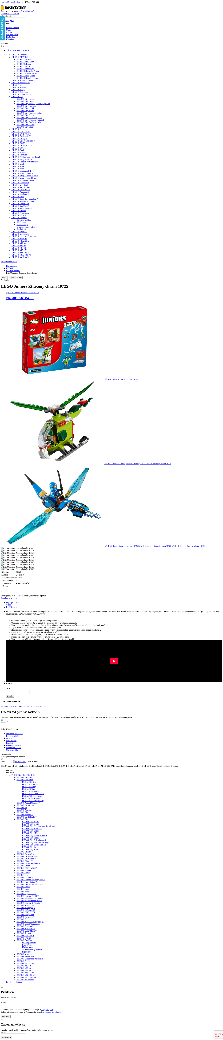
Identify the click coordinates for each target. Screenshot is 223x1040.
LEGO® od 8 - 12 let (20, 252)
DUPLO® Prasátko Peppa (28, 71)
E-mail (9, 683)
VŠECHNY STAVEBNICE (17, 50)
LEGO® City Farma (25, 99)
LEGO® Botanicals (20, 92)
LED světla (21, 222)
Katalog (9, 743)
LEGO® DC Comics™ (21, 136)
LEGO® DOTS (18, 143)
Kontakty (10, 39)
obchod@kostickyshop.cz (12, 2)
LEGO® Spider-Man (20, 204)
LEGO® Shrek (18, 197)
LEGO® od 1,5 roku (20, 241)
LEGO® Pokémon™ (20, 194)
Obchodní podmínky (14, 734)
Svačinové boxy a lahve (27, 227)
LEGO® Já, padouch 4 (21, 171)
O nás (8, 30)
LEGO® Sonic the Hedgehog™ (25, 199)
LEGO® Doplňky (19, 217)
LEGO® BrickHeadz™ (21, 94)
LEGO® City (17, 97)
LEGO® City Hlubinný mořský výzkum (33, 103)
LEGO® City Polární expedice (29, 117)
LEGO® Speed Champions (23, 201)
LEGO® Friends (19, 152)
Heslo (3, 1002)
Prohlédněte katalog (9, 261)
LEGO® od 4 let (19, 248)
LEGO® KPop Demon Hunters (25, 176)
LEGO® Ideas (18, 169)
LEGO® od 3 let (19, 245)
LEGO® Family (18, 150)
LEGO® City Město (25, 110)
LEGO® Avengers (19, 87)
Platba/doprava (12, 37)
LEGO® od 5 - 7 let (20, 250)
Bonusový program (14, 745)
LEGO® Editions (19, 148)
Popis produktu (12, 602)
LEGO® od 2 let (19, 243)
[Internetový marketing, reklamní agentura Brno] (19, 761)
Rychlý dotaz (11, 607)
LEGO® (9, 268)
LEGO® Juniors (13, 270)
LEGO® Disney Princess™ (23, 141)
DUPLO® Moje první (26, 76)
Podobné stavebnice (9, 598)
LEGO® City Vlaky (25, 127)
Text (8, 688)
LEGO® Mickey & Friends (23, 180)
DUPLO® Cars (23, 66)
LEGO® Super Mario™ (22, 208)
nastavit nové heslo (52, 1012)
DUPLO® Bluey (24, 64)
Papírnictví (21, 229)
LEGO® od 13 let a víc (21, 255)
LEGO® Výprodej (19, 231)
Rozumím (5, 722)
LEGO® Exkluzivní (20, 234)
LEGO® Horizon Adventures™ (25, 162)
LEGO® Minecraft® (20, 183)
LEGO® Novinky (19, 55)
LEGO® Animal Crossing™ (23, 80)
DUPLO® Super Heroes (27, 73)
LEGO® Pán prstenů (20, 192)
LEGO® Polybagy (19, 238)
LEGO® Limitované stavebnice (25, 236)
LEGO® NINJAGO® (21, 187)
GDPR (9, 738)
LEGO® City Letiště (25, 108)
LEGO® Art (17, 85)
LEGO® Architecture (21, 83)
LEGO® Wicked (19, 215)
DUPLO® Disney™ (25, 69)
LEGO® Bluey (18, 90)
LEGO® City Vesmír (25, 124)
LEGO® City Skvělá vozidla (29, 122)
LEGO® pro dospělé (20, 257)
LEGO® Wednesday (20, 213)
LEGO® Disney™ (19, 138)
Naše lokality (11, 741)
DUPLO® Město (24, 59)
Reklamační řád (12, 736)
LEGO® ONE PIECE (21, 190)
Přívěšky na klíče (24, 220)
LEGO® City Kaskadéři (27, 106)
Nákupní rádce (12, 34)
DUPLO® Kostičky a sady (28, 78)
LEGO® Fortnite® (19, 155)
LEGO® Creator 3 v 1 (21, 131)
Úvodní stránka (12, 27)
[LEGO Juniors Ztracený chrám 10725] (53, 379)
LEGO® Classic (18, 129)
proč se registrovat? (26, 11)
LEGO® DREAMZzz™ (22, 145)
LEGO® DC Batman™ (21, 134)
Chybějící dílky (12, 750)
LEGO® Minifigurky (20, 185)
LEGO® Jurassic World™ (23, 173)
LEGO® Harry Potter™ (22, 159)
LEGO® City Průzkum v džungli (30, 120)
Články (9, 32)
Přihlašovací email (8, 997)
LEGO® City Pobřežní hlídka (29, 113)
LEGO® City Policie (25, 115)
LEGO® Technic (19, 210)
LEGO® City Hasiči (25, 101)
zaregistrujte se (47, 1009)
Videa (8, 605)
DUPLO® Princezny (25, 62)
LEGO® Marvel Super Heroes (24, 178)
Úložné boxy (22, 224)
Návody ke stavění (13, 747)
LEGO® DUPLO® (20, 57)
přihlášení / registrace (10, 13)
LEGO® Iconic (18, 164)
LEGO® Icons (18, 166)
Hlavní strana (11, 266)
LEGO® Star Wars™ (21, 206)
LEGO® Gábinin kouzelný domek (26, 157)
